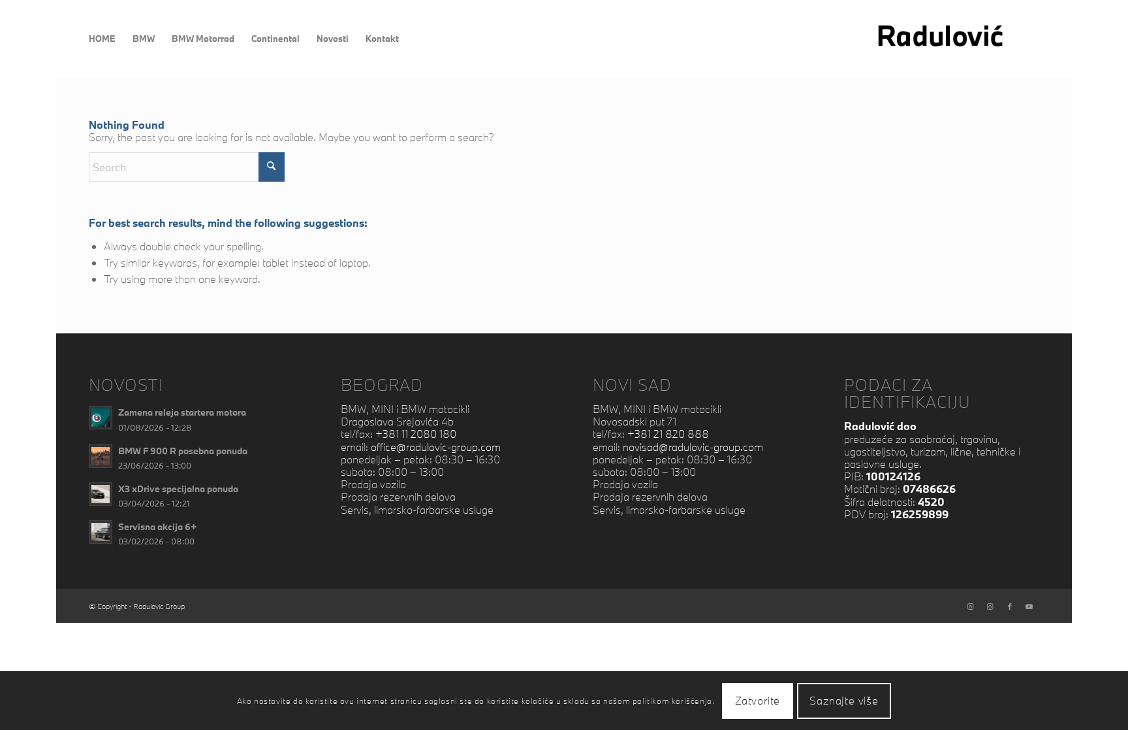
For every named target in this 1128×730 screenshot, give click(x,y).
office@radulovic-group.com (436, 447)
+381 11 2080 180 (415, 433)
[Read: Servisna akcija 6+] (100, 532)
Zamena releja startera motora (182, 412)
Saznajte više (843, 700)
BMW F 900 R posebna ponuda (182, 450)
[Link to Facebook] (1010, 606)
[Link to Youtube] (1029, 606)
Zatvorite (757, 700)
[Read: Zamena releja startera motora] (100, 417)
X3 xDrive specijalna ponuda (178, 488)
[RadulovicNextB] (956, 38)
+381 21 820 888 (668, 433)
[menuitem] (102, 38)
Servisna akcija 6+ (157, 526)
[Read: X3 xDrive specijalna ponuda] (100, 494)
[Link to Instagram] (970, 606)
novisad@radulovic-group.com (693, 447)
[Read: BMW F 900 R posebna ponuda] (100, 456)
